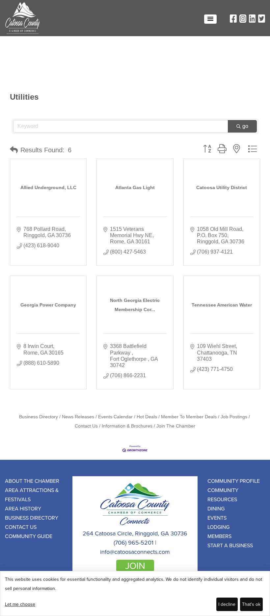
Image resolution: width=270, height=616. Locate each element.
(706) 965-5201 (133, 542)
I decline (226, 604)
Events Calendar (115, 416)
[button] (210, 19)
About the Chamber (32, 480)
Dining (216, 508)
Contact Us (21, 526)
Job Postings (234, 416)
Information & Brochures (127, 426)
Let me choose (20, 604)
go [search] (245, 126)
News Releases (78, 416)
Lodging (218, 526)
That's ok (251, 604)
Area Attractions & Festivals (32, 494)
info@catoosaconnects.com (135, 552)
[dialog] (135, 593)
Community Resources (222, 494)
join (135, 566)
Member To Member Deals (189, 416)
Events (217, 517)
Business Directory (38, 416)
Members (219, 536)
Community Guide (28, 536)
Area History (23, 508)
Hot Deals (147, 416)
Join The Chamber (175, 426)
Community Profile (233, 480)
